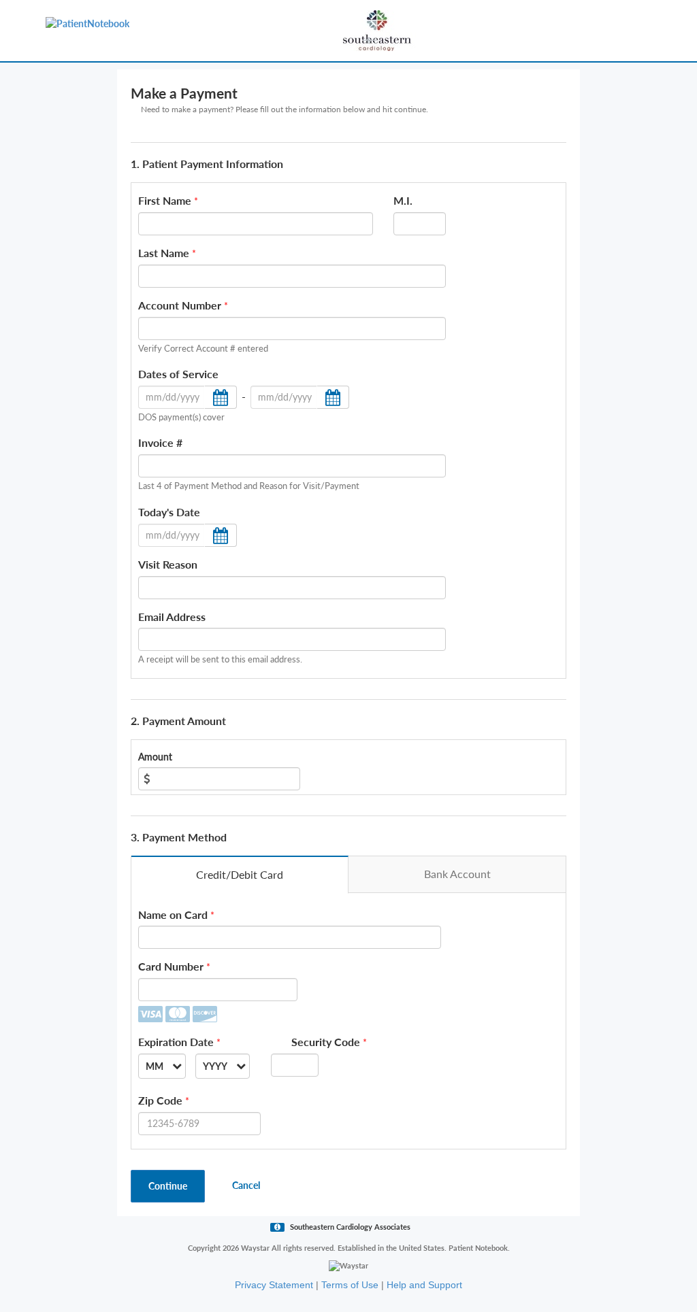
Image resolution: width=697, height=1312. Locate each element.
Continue (167, 1186)
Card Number (171, 966)
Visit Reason (167, 564)
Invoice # (160, 442)
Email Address (172, 616)
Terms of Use (349, 1284)
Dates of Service (178, 373)
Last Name (163, 252)
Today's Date (169, 511)
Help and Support (424, 1284)
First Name (164, 200)
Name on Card (173, 914)
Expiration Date (176, 1041)
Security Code (325, 1041)
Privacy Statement (274, 1284)
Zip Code (160, 1100)
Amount (155, 756)
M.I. (402, 200)
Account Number (179, 305)
